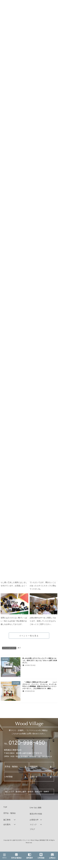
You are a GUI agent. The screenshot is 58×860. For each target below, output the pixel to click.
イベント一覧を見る (29, 636)
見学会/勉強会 (16, 858)
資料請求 (34, 766)
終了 (19, 648)
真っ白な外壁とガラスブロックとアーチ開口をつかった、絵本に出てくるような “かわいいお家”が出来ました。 (39, 660)
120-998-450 (27, 742)
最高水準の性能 (36, 814)
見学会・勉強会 (11, 766)
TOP (5, 807)
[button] (15, 819)
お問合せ (33, 776)
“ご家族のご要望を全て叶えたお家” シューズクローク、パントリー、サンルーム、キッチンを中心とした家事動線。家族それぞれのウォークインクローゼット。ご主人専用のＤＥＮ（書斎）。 (39, 685)
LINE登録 (9, 776)
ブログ (32, 829)
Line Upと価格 (35, 807)
